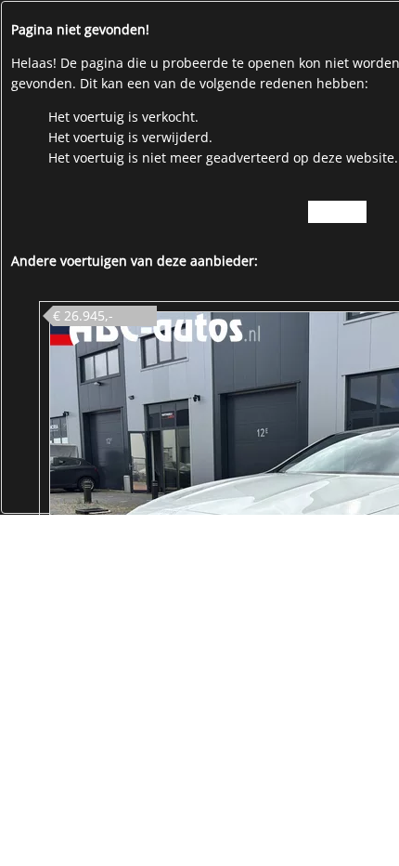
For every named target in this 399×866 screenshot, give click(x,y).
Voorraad (337, 211)
